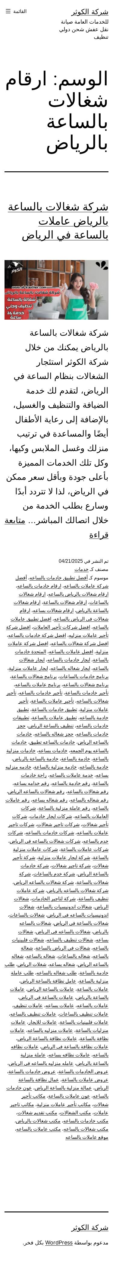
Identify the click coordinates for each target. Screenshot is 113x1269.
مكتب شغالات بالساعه (86, 1129)
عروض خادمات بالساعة (32, 1071)
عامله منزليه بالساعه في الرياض (41, 1063)
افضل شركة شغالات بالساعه (79, 643)
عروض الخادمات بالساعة (83, 1071)
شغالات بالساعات (27, 915)
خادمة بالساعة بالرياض (35, 758)
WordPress (59, 1242)
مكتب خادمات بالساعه (85, 1120)
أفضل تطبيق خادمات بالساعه (59, 577)
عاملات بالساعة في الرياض (46, 997)
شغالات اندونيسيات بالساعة (64, 906)
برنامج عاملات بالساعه (37, 684)
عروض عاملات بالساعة (85, 1079)
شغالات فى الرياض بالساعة (63, 948)
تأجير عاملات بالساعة (52, 701)
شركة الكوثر (89, 11)
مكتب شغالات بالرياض (38, 1120)
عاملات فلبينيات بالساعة (84, 1022)
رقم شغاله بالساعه (89, 800)
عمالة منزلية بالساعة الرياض (63, 1087)
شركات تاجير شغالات (58, 824)
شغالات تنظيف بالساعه (70, 939)
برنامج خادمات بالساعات (83, 676)
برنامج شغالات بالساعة (34, 676)
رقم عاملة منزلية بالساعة (64, 808)
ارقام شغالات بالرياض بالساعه (78, 594)
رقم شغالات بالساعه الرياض (36, 791)
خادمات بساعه (52, 750)
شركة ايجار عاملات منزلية (64, 857)
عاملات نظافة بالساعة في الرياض (74, 1046)
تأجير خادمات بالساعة (86, 692)
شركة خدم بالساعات (54, 873)
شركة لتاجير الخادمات (54, 898)
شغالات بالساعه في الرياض (63, 931)
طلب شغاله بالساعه (56, 972)
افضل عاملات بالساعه (71, 651)
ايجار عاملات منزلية (28, 668)
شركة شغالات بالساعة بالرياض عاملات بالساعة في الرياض (58, 221)
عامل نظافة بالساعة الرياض (48, 981)
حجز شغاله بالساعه (54, 734)
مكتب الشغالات (75, 1112)
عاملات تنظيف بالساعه (33, 1014)
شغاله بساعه (62, 964)
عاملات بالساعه (92, 1005)
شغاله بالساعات (74, 956)
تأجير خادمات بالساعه (40, 692)
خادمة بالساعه (94, 767)
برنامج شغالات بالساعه (85, 684)
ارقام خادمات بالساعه (39, 585)
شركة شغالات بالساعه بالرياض (77, 890)
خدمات (81, 569)
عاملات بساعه (60, 1005)
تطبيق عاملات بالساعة (54, 717)
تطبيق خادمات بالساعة (54, 709)
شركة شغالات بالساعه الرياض (44, 882)
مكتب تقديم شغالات (37, 1112)
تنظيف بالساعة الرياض (51, 725)
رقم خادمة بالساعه (71, 783)
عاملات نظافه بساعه (69, 1054)
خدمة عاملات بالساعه (71, 775)
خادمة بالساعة (75, 758)
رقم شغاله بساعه (49, 800)
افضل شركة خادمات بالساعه (37, 635)
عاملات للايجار (42, 1022)
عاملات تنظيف (28, 1005)
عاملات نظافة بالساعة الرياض (47, 1038)
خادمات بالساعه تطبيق (52, 742)
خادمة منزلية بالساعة (55, 767)
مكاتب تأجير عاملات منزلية (64, 1104)
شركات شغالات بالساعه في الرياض (45, 841)
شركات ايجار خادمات (51, 816)
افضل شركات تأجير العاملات (61, 627)
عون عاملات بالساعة (69, 1096)
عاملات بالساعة (92, 989)
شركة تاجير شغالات (71, 865)
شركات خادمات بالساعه (50, 832)
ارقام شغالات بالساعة (65, 602)
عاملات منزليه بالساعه (50, 1030)
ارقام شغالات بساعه (53, 610)
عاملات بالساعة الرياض (50, 989)
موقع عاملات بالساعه (86, 1137)
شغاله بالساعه (40, 956)
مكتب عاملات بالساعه (38, 1129)
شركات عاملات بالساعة (84, 849)
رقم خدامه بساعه (31, 783)
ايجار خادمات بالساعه (68, 659)
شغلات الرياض (31, 964)
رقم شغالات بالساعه (87, 791)
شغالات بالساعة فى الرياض (81, 923)
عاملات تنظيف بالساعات (83, 1014)
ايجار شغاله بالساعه (70, 668)
